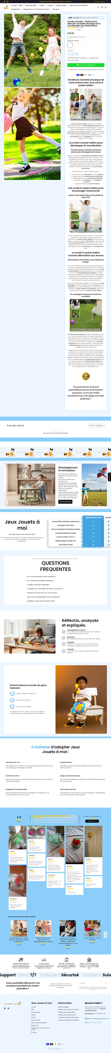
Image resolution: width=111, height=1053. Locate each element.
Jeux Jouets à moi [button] (41, 1003)
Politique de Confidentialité (66, 1012)
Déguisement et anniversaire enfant (40, 1029)
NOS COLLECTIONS (65, 501)
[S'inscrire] (106, 983)
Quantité (70, 51)
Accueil (33, 1007)
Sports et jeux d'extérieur (39, 1023)
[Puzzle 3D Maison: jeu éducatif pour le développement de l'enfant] (43, 928)
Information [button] (65, 1003)
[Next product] (105, 935)
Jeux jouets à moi (57, 1049)
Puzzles (33, 1017)
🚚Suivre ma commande (93, 1022)
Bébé (32, 1009)
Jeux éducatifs (35, 1012)
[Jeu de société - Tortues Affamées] (92, 928)
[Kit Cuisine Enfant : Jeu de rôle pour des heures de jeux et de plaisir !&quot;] (18, 928)
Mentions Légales (63, 1007)
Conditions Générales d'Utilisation (68, 1020)
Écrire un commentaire (96, 425)
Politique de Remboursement (67, 1015)
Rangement (35, 1025)
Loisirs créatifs (35, 1020)
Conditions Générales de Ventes (68, 1017)
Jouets (33, 1015)
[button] (21, 5)
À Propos (34, 1032)
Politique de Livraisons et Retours (68, 1009)
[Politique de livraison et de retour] (86, 380)
